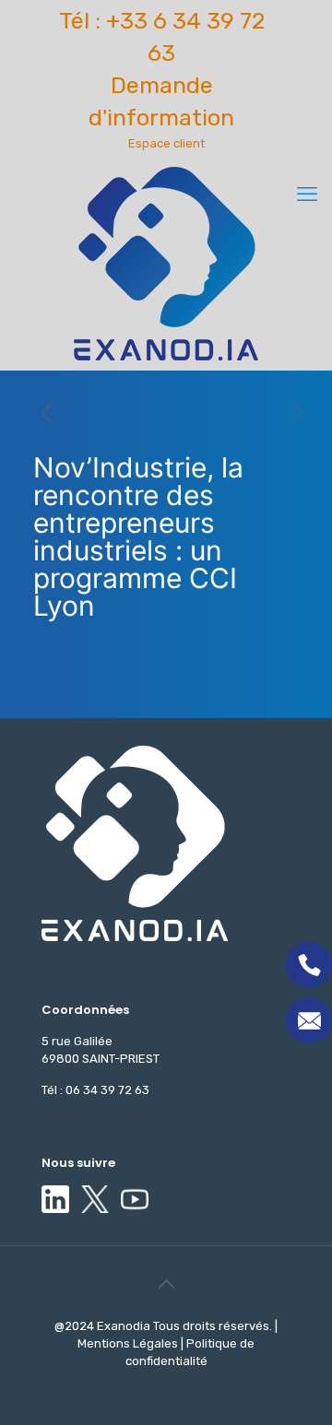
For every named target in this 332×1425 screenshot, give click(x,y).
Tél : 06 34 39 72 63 (95, 1090)
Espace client (166, 143)
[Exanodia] (166, 263)
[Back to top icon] (166, 1284)
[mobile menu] (307, 194)
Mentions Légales (129, 1343)
